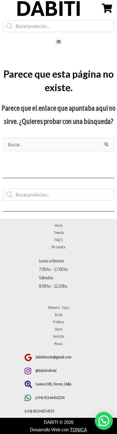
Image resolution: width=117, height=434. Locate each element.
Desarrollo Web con (58, 429)
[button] (58, 41)
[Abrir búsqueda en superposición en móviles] (58, 26)
